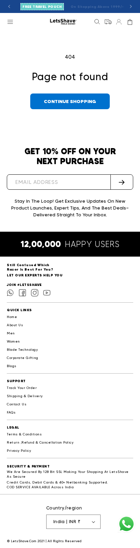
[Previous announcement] (9, 6)
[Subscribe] (121, 182)
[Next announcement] (130, 6)
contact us (17, 404)
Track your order (22, 388)
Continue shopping (70, 101)
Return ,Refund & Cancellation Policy (40, 442)
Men (11, 333)
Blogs (12, 366)
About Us (15, 325)
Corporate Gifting (22, 358)
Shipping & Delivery (25, 396)
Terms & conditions (24, 434)
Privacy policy (19, 450)
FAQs (11, 412)
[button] (10, 21)
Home (12, 317)
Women (13, 341)
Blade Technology (22, 349)
